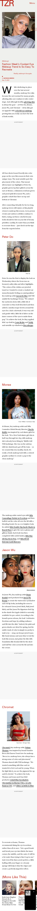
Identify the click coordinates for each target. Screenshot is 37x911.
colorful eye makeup (23, 110)
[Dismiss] (33, 891)
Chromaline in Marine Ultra (13, 783)
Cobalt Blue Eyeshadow (19, 780)
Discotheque (28, 325)
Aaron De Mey (22, 296)
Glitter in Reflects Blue (25, 786)
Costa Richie (20, 322)
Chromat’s (6, 747)
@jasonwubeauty (31, 590)
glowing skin (29, 102)
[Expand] (27, 891)
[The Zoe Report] (7, 3)
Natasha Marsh (9, 78)
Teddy (30, 322)
